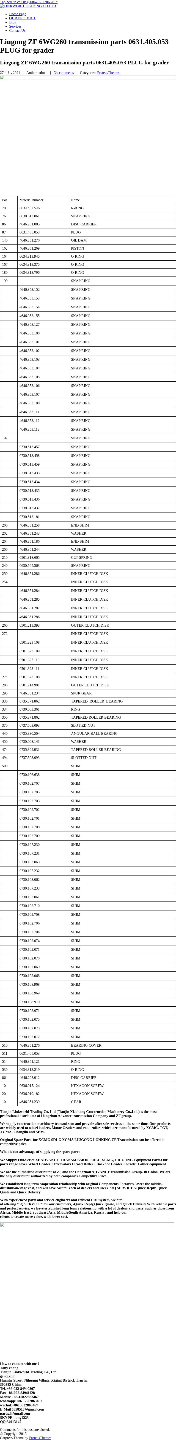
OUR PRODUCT (22, 18)
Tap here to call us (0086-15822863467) (29, 2)
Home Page (17, 14)
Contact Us (17, 30)
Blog (12, 22)
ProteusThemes (108, 73)
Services (15, 26)
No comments (64, 73)
